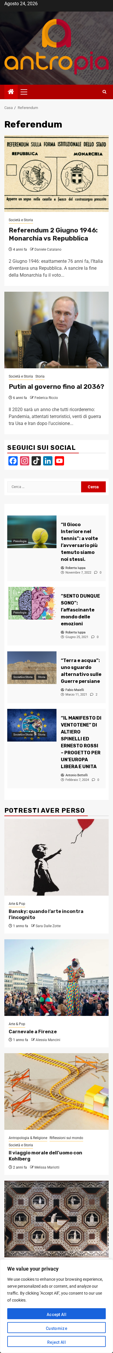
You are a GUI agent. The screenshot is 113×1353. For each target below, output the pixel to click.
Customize (56, 1328)
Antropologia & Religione (28, 1138)
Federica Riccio (46, 398)
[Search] (104, 91)
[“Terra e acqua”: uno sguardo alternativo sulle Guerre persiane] (32, 667)
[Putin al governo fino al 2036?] (56, 330)
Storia (40, 376)
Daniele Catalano (47, 249)
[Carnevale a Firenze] (56, 977)
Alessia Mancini (48, 1040)
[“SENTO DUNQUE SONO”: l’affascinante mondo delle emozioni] (32, 603)
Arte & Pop (17, 904)
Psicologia (19, 541)
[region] (56, 1306)
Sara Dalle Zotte (48, 926)
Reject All (56, 1342)
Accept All (56, 1314)
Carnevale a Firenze (33, 1031)
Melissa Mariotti (46, 1167)
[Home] (11, 92)
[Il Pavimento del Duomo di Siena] (56, 1219)
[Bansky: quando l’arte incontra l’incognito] (56, 857)
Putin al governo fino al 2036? (56, 387)
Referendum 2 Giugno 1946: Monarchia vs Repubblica (53, 234)
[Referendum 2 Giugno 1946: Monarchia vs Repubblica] (56, 173)
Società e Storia (21, 220)
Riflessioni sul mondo (66, 1138)
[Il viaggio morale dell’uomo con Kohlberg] (56, 1091)
